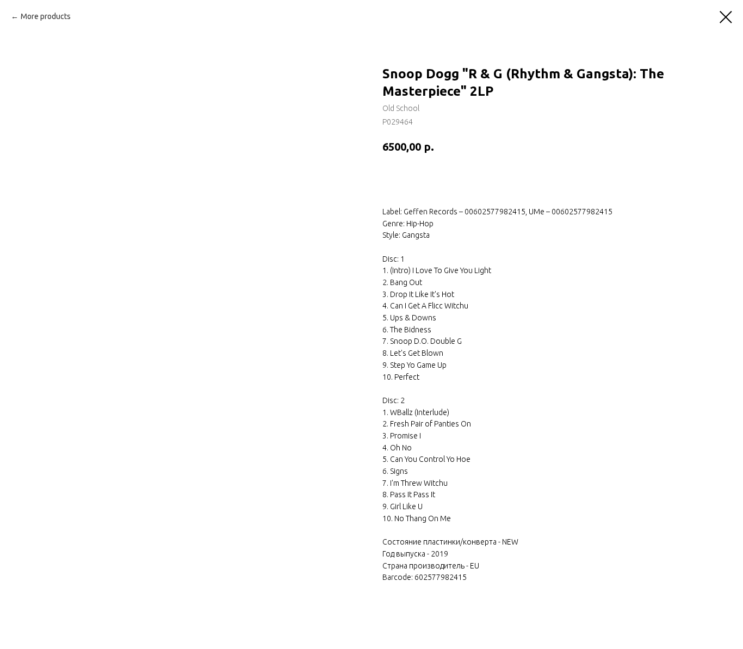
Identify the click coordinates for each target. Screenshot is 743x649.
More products (46, 16)
